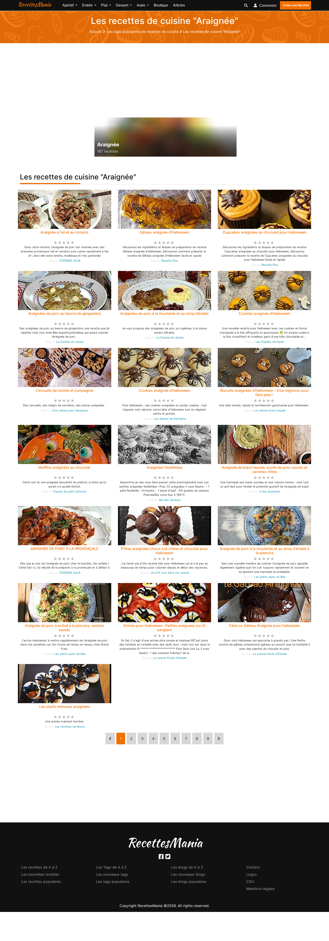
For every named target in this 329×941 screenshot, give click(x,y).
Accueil (96, 31)
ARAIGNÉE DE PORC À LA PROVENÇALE (64, 548)
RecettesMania (34, 4)
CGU (250, 881)
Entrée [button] (88, 5)
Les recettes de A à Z (39, 867)
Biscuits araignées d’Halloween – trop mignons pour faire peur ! (264, 392)
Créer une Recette (296, 5)
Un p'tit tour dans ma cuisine (170, 572)
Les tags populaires (112, 881)
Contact (253, 867)
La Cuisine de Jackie (69, 341)
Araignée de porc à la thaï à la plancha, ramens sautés (64, 627)
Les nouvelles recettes (40, 874)
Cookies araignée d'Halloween (164, 390)
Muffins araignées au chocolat (64, 467)
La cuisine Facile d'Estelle (170, 658)
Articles (179, 5)
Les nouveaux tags (112, 874)
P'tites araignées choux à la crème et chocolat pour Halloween (164, 550)
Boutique (161, 5)
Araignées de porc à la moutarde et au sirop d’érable (164, 313)
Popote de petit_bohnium (70, 491)
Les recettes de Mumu (70, 726)
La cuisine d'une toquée (270, 410)
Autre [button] (141, 5)
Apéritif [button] (68, 5)
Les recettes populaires (41, 881)
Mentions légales (260, 888)
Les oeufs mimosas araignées (64, 706)
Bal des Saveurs (170, 500)
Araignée (108, 144)
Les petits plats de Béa (269, 577)
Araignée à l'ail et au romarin (64, 232)
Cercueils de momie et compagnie (64, 390)
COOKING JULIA (69, 260)
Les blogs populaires (188, 881)
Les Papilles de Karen (270, 341)
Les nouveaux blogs (188, 874)
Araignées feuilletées (164, 467)
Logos (251, 874)
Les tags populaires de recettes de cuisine (143, 31)
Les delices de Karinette (170, 418)
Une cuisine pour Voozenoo (70, 410)
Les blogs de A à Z (187, 867)
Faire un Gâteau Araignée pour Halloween (264, 625)
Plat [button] (104, 5)
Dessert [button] (122, 5)
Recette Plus (169, 260)
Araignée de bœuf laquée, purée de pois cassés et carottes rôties (264, 469)
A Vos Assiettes (269, 491)
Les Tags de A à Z (111, 867)
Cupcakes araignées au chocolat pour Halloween (264, 232)
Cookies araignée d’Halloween (264, 313)
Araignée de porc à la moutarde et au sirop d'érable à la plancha (264, 550)
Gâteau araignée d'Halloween (164, 232)
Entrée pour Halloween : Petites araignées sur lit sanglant (164, 627)
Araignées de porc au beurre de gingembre (64, 313)
